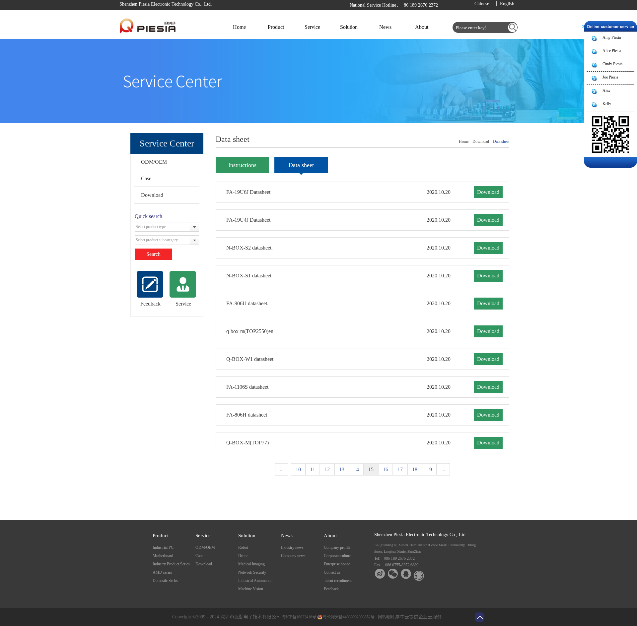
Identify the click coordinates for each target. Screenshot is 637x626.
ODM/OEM (154, 162)
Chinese (481, 3)
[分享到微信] (393, 574)
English (507, 3)
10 (298, 469)
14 (356, 469)
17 (400, 469)
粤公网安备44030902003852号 (349, 617)
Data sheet (501, 141)
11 (312, 469)
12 (327, 469)
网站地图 (385, 617)
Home (239, 27)
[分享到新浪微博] (380, 574)
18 (414, 469)
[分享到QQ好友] (406, 574)
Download (152, 195)
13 (341, 469)
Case (146, 178)
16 (385, 469)
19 (429, 469)
